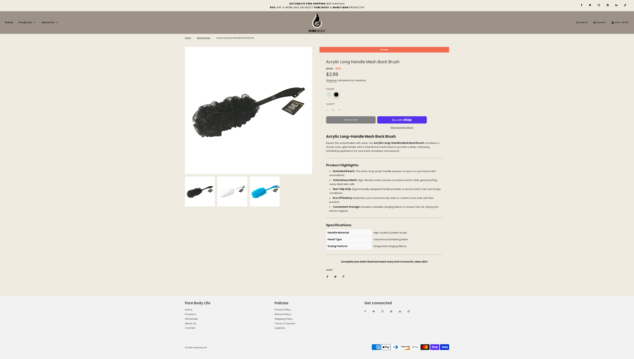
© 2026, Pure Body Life (196, 347)
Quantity (330, 104)
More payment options (402, 127)
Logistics (280, 328)
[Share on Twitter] (335, 276)
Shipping (331, 80)
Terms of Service (285, 323)
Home (9, 22)
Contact (190, 328)
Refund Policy (283, 314)
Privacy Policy (283, 309)
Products (190, 314)
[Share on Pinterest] (343, 276)
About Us (190, 323)
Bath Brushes (203, 37)
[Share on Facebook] (327, 276)
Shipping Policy (284, 319)
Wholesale (191, 319)
